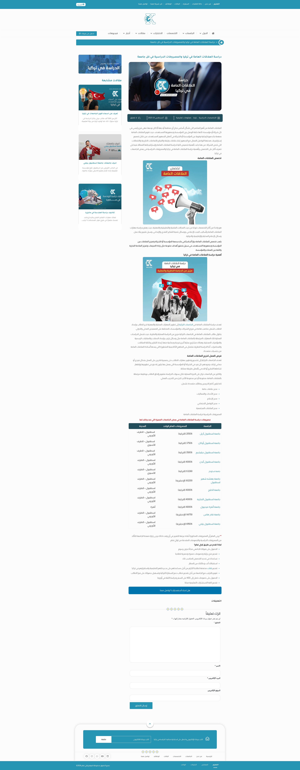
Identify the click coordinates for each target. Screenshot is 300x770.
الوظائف (168, 4)
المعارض (204, 765)
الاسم (217, 666)
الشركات (194, 765)
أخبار (128, 33)
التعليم (217, 4)
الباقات (177, 4)
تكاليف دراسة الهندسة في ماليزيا (100, 213)
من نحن (208, 4)
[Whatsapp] (97, 756)
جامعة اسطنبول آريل (210, 433)
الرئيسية (209, 756)
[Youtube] (102, 756)
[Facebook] (86, 756)
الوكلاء (183, 765)
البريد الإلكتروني (213, 678)
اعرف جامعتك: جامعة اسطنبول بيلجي (99, 163)
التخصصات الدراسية (207, 118)
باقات (209, 568)
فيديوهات (113, 33)
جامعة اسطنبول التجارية (208, 499)
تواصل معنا (143, 4)
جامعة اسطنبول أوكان (209, 443)
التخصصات (172, 33)
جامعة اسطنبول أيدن (209, 462)
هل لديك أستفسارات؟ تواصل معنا (175, 590)
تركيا (195, 118)
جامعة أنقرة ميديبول (210, 507)
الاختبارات (158, 33)
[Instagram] (92, 756)
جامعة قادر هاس (211, 514)
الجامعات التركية (186, 324)
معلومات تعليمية (183, 118)
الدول (205, 33)
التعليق (217, 622)
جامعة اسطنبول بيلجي (209, 524)
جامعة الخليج (214, 490)
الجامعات (189, 33)
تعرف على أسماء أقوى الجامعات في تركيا (100, 114)
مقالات (141, 33)
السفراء (186, 4)
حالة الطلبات (197, 4)
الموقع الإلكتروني (214, 690)
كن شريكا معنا (156, 4)
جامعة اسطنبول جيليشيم (208, 452)
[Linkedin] (107, 756)
